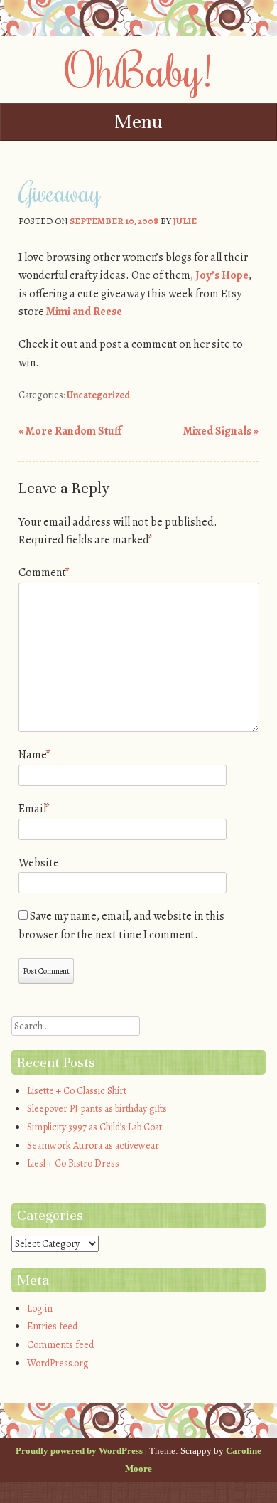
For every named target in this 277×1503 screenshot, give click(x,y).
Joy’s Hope (222, 275)
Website (38, 863)
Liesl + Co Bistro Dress (73, 1163)
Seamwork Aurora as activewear (93, 1145)
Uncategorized (98, 395)
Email (34, 809)
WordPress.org (58, 1363)
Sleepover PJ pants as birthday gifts (97, 1108)
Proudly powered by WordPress (79, 1450)
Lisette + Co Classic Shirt (76, 1091)
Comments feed (60, 1344)
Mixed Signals (221, 431)
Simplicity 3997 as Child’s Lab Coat (94, 1127)
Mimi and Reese (84, 311)
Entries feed (52, 1326)
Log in (40, 1308)
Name (34, 755)
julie (185, 221)
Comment (44, 572)
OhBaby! (138, 69)
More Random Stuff (69, 431)
